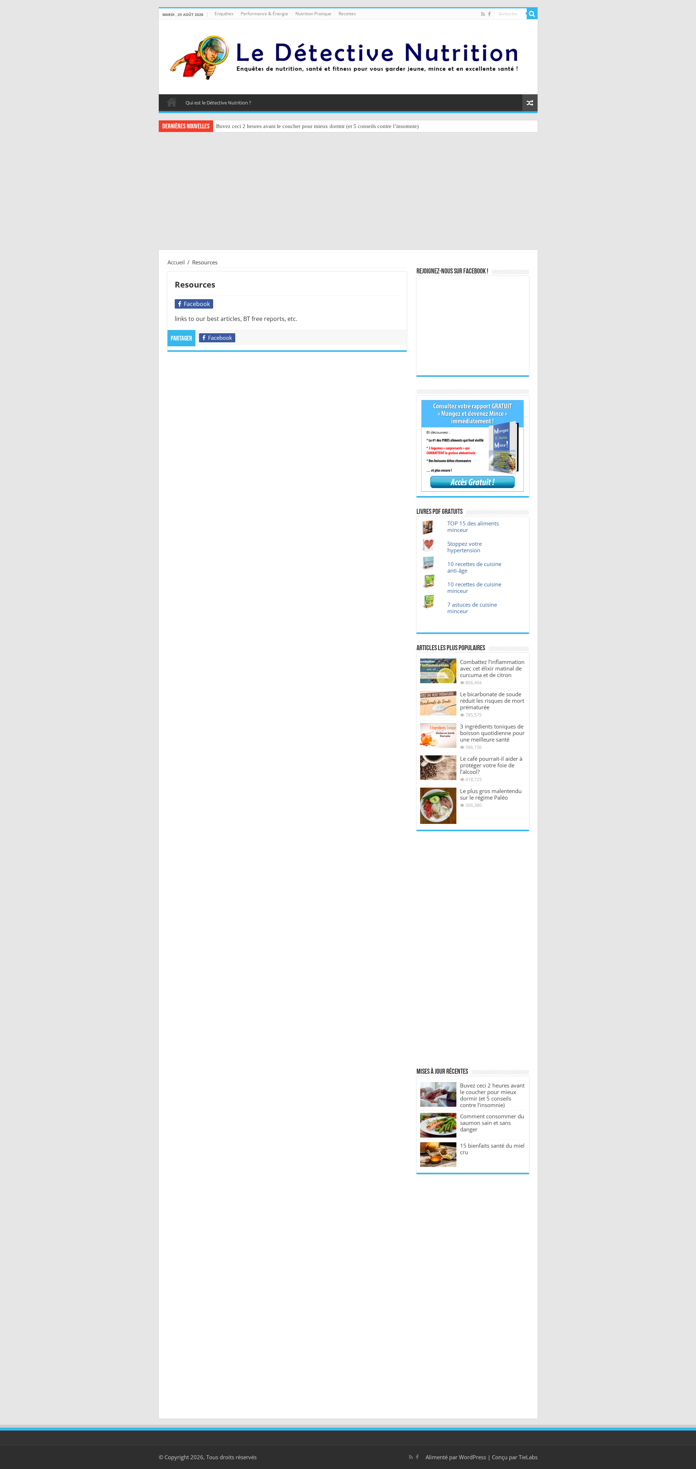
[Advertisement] (348, 192)
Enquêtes (224, 14)
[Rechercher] (532, 13)
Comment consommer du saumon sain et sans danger (492, 1123)
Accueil (171, 102)
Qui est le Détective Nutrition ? (218, 102)
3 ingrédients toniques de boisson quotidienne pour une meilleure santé (492, 733)
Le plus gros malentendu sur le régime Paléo (491, 794)
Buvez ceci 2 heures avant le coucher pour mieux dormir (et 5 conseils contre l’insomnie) (317, 126)
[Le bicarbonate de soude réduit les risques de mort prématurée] (438, 703)
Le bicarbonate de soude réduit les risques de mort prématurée (492, 700)
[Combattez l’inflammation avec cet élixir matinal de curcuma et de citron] (438, 671)
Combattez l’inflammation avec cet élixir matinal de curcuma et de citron (492, 668)
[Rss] (483, 14)
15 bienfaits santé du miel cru (492, 1149)
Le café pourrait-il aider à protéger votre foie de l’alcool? (491, 765)
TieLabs (528, 1457)
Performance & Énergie (264, 14)
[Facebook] (489, 14)
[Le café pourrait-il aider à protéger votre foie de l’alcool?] (438, 767)
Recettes (347, 14)
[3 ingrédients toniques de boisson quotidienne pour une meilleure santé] (438, 735)
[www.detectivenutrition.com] (348, 55)
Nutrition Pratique (313, 14)
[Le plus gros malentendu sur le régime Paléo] (438, 806)
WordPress (472, 1457)
